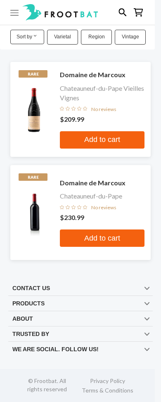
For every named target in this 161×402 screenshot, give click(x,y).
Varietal (62, 37)
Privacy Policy (107, 380)
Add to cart (102, 139)
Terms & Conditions (107, 390)
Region (96, 37)
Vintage (130, 37)
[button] (77, 12)
